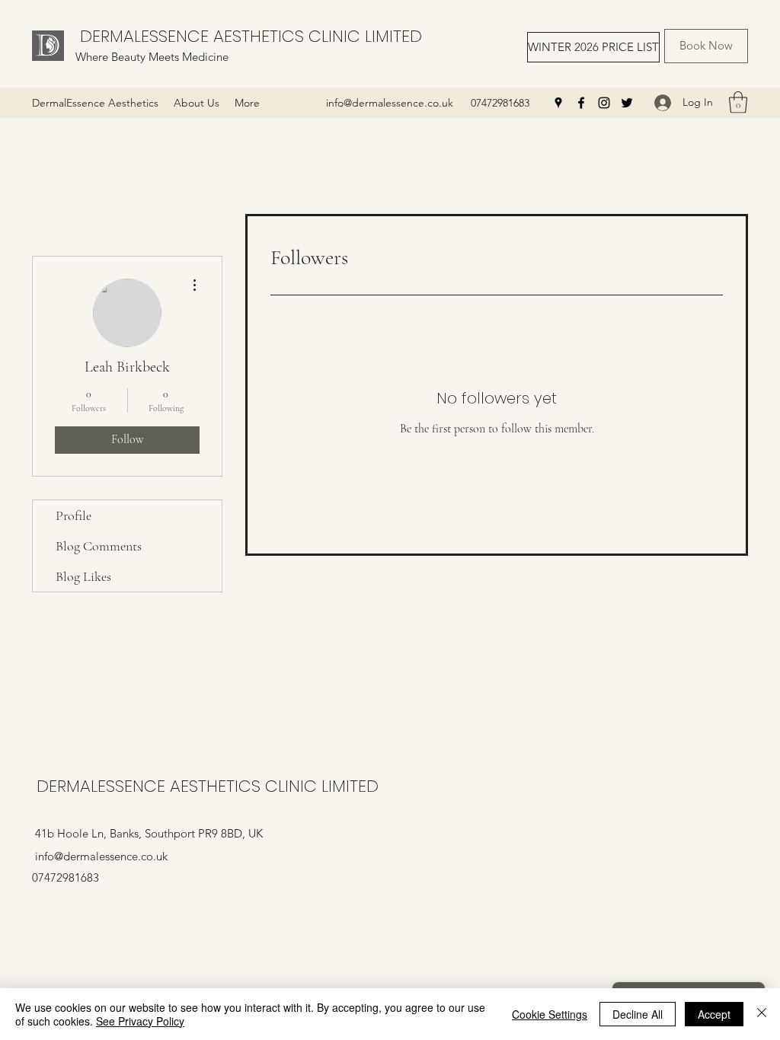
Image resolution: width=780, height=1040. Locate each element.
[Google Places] (558, 102)
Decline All (637, 1014)
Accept (714, 1014)
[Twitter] (627, 102)
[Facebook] (581, 102)
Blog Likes (83, 576)
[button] (738, 102)
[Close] (762, 1014)
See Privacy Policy (140, 1021)
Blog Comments (99, 546)
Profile (73, 515)
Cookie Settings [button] (549, 1014)
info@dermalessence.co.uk (389, 103)
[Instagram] (604, 102)
